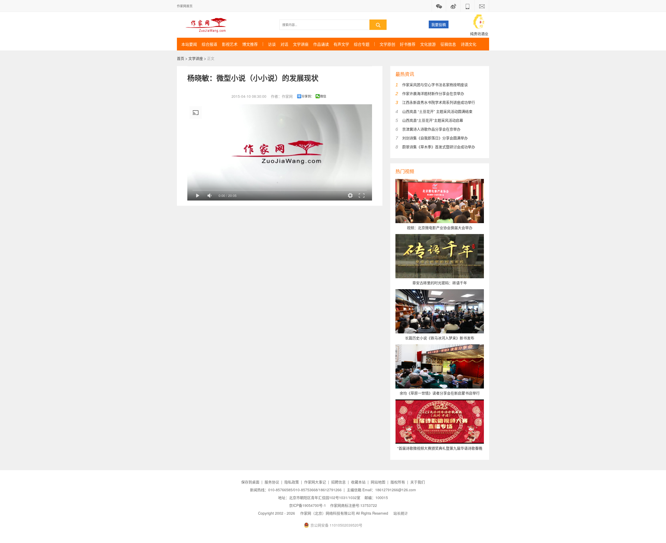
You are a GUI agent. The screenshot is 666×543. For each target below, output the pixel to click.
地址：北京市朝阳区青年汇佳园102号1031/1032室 (319, 497)
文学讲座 (301, 44)
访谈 (272, 44)
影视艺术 (230, 44)
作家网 (208, 25)
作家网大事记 (315, 481)
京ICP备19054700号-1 (307, 505)
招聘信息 (338, 481)
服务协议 (272, 481)
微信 (323, 96)
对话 (284, 44)
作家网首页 (185, 6)
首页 (180, 58)
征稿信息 (448, 44)
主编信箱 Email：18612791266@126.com (381, 489)
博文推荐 (250, 44)
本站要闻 (189, 44)
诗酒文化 (468, 44)
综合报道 (209, 44)
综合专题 (361, 44)
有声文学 (341, 44)
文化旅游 (428, 44)
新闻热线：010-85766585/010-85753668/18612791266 (296, 489)
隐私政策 (291, 481)
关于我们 (417, 481)
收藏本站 (358, 481)
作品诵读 (321, 44)
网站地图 (378, 481)
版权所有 (397, 481)
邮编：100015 (376, 497)
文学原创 (387, 44)
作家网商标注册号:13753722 (353, 505)
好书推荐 (407, 44)
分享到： (308, 96)
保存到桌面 (250, 481)
